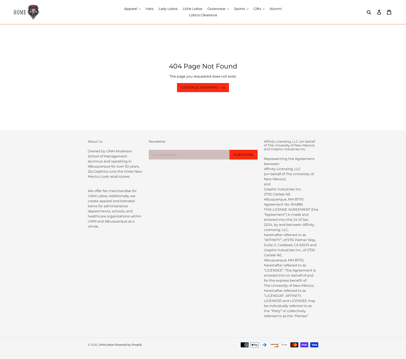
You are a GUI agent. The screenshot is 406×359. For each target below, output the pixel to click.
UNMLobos (106, 344)
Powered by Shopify (128, 344)
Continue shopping (199, 87)
